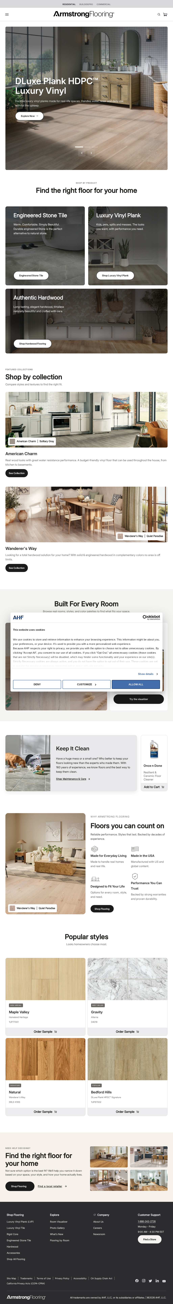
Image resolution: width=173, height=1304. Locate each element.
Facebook (136, 1280)
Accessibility (79, 1278)
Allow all (136, 684)
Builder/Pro (86, 4)
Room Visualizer (58, 1221)
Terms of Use (44, 1278)
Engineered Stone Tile (31, 275)
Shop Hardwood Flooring (32, 343)
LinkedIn (157, 1280)
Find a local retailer (50, 1186)
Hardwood (12, 1246)
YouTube (164, 1280)
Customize (84, 684)
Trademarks (26, 1278)
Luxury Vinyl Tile (16, 1227)
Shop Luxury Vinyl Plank (115, 275)
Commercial (104, 4)
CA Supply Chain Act (101, 1278)
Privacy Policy (62, 1278)
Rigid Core (12, 1234)
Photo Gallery (57, 1227)
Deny (37, 684)
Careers (97, 1227)
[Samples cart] (165, 14)
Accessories (13, 1252)
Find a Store (149, 1239)
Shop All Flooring (16, 1259)
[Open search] (159, 14)
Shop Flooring (102, 908)
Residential (69, 4)
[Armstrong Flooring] (83, 14)
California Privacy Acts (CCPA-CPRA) (26, 1283)
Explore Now (28, 115)
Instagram (143, 1280)
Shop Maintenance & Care (71, 778)
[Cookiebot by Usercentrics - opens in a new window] (145, 617)
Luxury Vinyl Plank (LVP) (20, 1221)
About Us (98, 1221)
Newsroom (99, 1234)
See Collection (16, 473)
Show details (145, 673)
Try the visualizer (138, 699)
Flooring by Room (59, 1240)
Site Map (11, 1278)
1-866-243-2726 (147, 1221)
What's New (56, 1234)
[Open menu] (8, 14)
